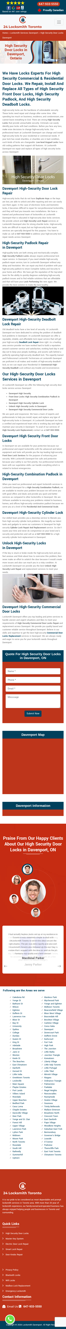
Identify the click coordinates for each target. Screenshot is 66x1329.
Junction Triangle (52, 1055)
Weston (15, 1055)
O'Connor (48, 1141)
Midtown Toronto (52, 1007)
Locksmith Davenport (32, 1324)
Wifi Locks (10, 1280)
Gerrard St (17, 1071)
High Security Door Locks (17, 1233)
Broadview (17, 1048)
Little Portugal (50, 1068)
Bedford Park (18, 1103)
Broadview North (51, 1113)
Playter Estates (19, 1087)
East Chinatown (19, 1064)
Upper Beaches (19, 1100)
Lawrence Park (19, 1129)
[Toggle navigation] (58, 22)
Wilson (15, 1007)
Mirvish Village (51, 1074)
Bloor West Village (52, 1013)
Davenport (48, 1029)
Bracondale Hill (51, 1016)
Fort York (48, 1042)
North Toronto (18, 1141)
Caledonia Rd (18, 997)
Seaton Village (50, 1100)
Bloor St (16, 1019)
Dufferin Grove (50, 1035)
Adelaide (16, 1045)
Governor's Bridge (52, 1135)
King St (15, 1042)
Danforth (16, 1068)
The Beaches (18, 1061)
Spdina (15, 1029)
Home (5, 32)
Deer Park (16, 1116)
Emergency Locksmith (16, 1291)
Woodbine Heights (52, 1125)
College (15, 1032)
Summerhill (17, 1154)
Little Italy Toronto (52, 1064)
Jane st (15, 1051)
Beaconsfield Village (53, 1010)
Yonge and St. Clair (21, 1119)
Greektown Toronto (21, 1077)
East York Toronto (52, 1151)
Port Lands (17, 1090)
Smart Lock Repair (14, 1249)
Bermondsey (50, 1132)
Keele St (16, 1058)
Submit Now (33, 713)
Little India (17, 1074)
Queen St (16, 1039)
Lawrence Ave (18, 1016)
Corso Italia (49, 1026)
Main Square (18, 1084)
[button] (27, 869)
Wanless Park (50, 997)
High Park (48, 1045)
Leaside (47, 1138)
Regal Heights (50, 1090)
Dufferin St (17, 1013)
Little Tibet (49, 1071)
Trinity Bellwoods (52, 1106)
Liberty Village (50, 1061)
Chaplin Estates (19, 1109)
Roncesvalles (50, 1093)
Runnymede (49, 1096)
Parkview (48, 1145)
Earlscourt (48, 1039)
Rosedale (16, 1145)
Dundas (15, 1035)
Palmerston (49, 1084)
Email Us (12, 1307)
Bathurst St (17, 1003)
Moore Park (17, 1138)
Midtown (16, 1135)
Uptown (16, 1157)
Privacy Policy (12, 1269)
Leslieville (16, 1080)
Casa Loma (17, 1106)
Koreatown (49, 1058)
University (16, 1026)
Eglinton (16, 1010)
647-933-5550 (48, 4)
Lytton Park (17, 1132)
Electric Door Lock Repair (17, 1244)
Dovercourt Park (51, 1032)
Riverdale (16, 1096)
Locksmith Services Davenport (24, 32)
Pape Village (50, 1122)
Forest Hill (17, 1122)
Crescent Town (51, 1116)
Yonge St (16, 1000)
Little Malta (49, 1051)
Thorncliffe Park (51, 1148)
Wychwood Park (51, 1000)
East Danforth (50, 1119)
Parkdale (48, 1087)
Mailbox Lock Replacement (18, 1285)
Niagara (47, 1077)
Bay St (15, 1023)
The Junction (50, 1048)
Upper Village (18, 1125)
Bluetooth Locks (13, 1275)
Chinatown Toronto (52, 1154)
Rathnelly (16, 1151)
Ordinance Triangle (52, 1080)
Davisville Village (20, 1113)
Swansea (48, 1103)
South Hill (16, 1148)
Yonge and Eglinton (53, 1003)
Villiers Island (18, 1093)
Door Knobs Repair (14, 1254)
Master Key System (15, 1238)
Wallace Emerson (52, 1109)
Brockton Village (51, 1019)
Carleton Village (51, 1023)
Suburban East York (53, 1129)
